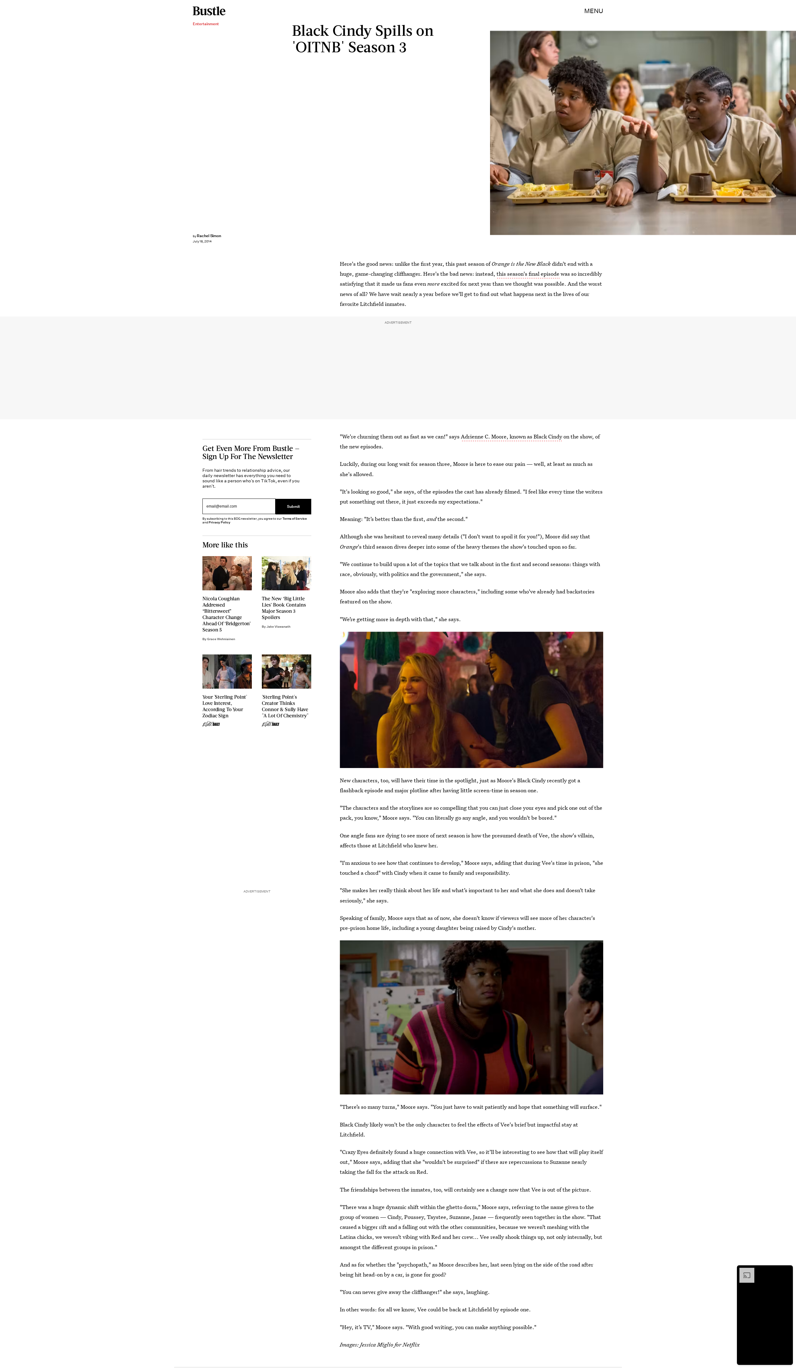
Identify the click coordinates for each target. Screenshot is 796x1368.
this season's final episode (528, 273)
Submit (293, 506)
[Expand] (744, 1271)
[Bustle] (209, 11)
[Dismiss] (786, 1271)
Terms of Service (294, 519)
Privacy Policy (219, 522)
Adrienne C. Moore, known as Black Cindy (511, 436)
